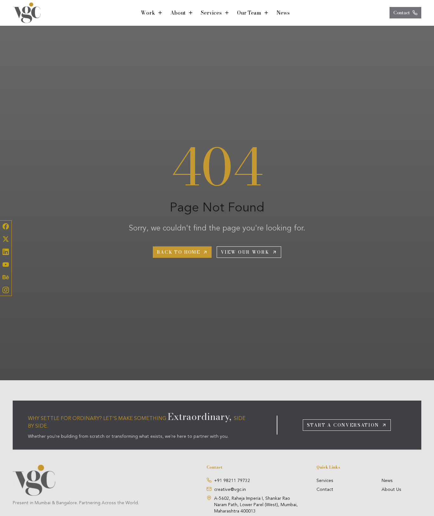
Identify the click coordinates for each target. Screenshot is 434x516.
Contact (401, 12)
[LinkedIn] (6, 252)
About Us (391, 489)
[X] (6, 239)
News (283, 13)
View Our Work (245, 252)
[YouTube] (6, 264)
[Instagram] (6, 290)
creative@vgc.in (230, 489)
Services (324, 480)
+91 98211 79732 (232, 480)
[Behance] (6, 277)
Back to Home (178, 252)
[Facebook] (6, 226)
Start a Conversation (343, 425)
